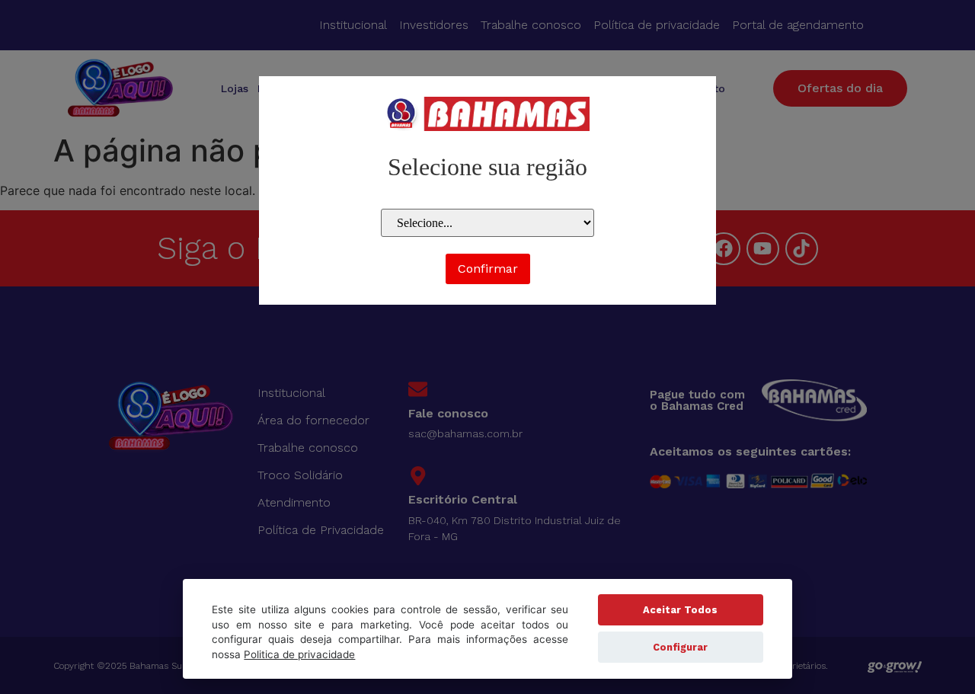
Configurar (680, 647)
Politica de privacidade (299, 654)
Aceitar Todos (680, 610)
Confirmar (488, 268)
